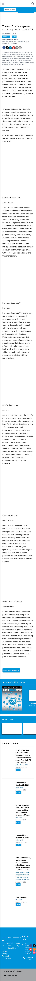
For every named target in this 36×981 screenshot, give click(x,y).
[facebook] (4, 47)
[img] (18, 4)
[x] (34, 945)
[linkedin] (10, 47)
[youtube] (30, 949)
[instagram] (34, 952)
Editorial (17, 937)
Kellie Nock (19, 787)
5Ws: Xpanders (21, 897)
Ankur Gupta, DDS (22, 765)
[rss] (34, 949)
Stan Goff (19, 817)
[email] (16, 47)
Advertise (11, 937)
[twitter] (7, 47)
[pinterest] (13, 47)
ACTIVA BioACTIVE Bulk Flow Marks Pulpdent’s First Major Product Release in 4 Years (23, 810)
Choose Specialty (9, 9)
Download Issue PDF (11, 670)
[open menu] (3, 3)
